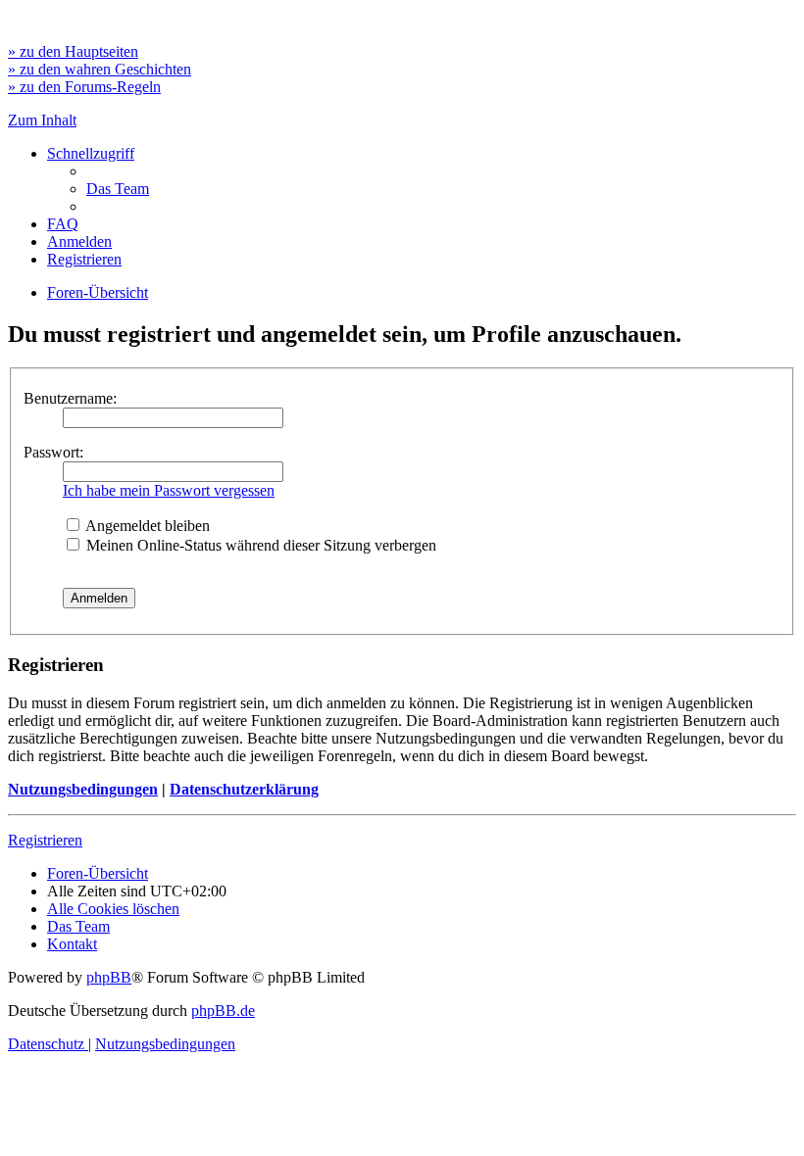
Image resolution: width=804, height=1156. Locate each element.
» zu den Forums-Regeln (84, 86)
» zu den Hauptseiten (73, 51)
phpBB (108, 977)
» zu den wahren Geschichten (99, 69)
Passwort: (53, 452)
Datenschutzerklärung (244, 789)
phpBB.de (223, 1010)
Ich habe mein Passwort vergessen (169, 490)
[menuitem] (117, 188)
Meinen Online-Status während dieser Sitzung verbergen (259, 545)
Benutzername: (70, 398)
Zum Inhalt (42, 120)
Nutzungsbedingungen (83, 789)
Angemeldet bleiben (146, 525)
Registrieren (45, 840)
